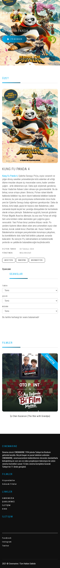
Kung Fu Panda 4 (9, 176)
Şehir (5, 296)
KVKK (4, 509)
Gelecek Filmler (9, 484)
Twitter (5, 546)
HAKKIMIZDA (8, 498)
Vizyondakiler (8, 480)
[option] (30, 386)
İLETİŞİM (6, 505)
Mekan (5, 307)
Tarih (5, 286)
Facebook (6, 538)
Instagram (7, 542)
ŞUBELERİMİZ (8, 502)
